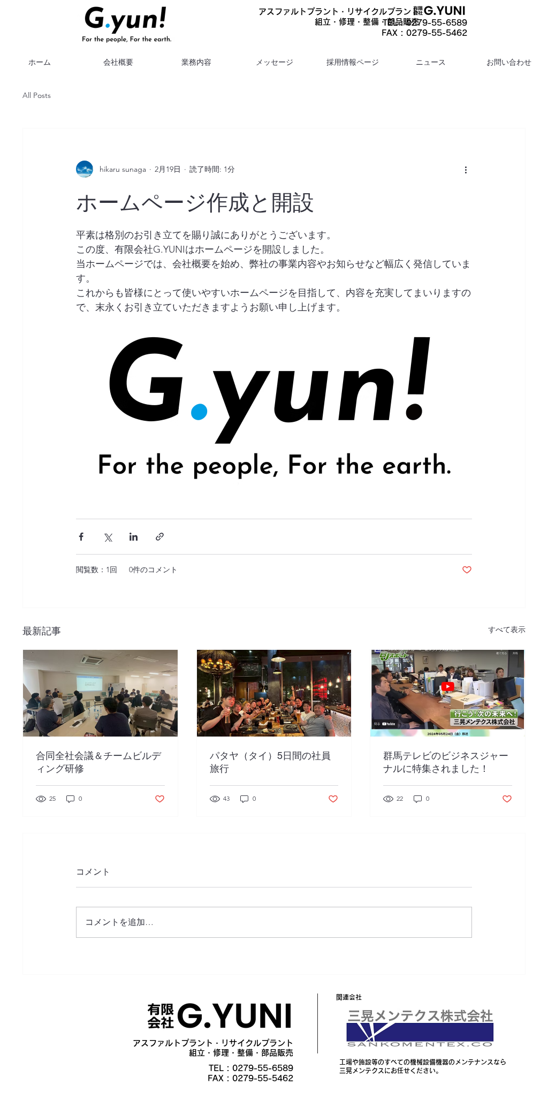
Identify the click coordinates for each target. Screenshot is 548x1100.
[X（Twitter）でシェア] (107, 537)
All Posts (36, 95)
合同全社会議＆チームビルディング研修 (98, 762)
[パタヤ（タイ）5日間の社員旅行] (274, 693)
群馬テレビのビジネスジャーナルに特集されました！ (445, 762)
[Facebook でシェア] (81, 537)
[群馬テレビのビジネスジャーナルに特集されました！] (447, 693)
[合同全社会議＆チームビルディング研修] (100, 693)
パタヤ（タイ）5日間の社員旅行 (270, 762)
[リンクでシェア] (160, 537)
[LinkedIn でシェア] (133, 537)
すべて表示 (507, 629)
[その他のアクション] (465, 169)
